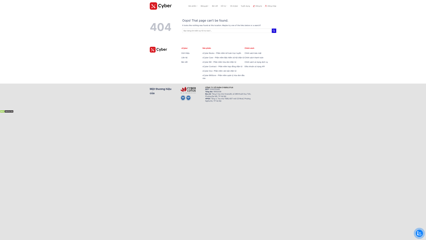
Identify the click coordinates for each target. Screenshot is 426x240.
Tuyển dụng (245, 6)
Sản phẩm (192, 6)
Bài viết (215, 6)
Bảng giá (204, 6)
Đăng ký (258, 6)
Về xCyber (234, 6)
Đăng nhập (272, 6)
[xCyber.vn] (161, 6)
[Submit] (274, 31)
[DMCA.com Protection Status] (6, 111)
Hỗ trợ (223, 6)
